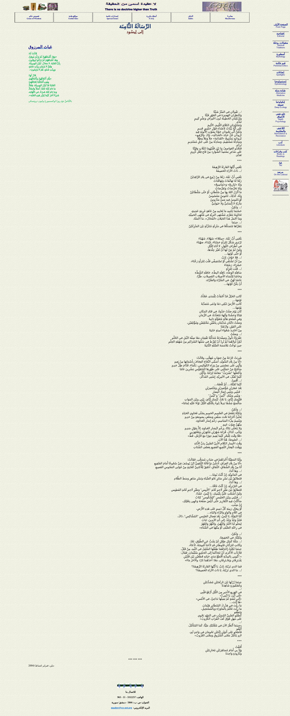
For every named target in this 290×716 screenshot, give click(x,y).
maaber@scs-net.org (121, 707)
